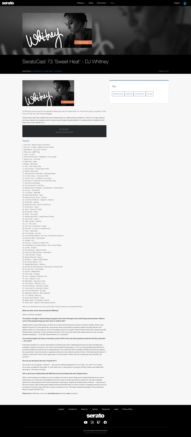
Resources (106, 409)
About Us (84, 409)
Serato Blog (26, 71)
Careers (95, 409)
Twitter (63, 393)
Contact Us (73, 409)
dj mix (149, 94)
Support (177, 3)
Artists (91, 3)
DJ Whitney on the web (39, 393)
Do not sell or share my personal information (95, 430)
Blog (112, 3)
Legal (116, 409)
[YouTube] (85, 423)
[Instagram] (92, 423)
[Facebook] (105, 423)
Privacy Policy (127, 409)
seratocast (118, 94)
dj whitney (139, 94)
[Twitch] (98, 423)
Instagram (74, 393)
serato (129, 94)
